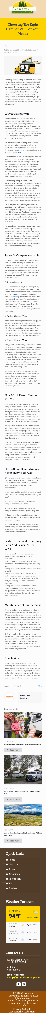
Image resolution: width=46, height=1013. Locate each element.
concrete (17, 152)
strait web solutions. (27, 1004)
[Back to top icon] (40, 1007)
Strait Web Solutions (25, 50)
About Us (13, 865)
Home (12, 860)
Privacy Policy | (21, 1009)
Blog (11, 884)
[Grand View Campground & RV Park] (23, 7)
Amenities (14, 874)
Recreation (15, 879)
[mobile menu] (42, 5)
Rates (12, 869)
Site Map (13, 888)
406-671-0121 (14, 969)
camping (16, 294)
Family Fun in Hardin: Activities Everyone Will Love (22, 744)
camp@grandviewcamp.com (24, 977)
